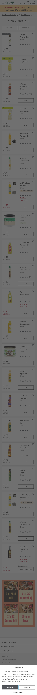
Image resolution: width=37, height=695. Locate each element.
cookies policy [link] (6, 681)
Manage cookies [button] (18, 692)
